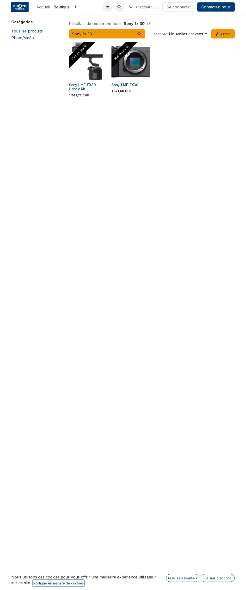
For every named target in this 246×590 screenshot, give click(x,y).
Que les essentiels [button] (182, 578)
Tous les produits (27, 31)
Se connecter (178, 7)
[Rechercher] (139, 33)
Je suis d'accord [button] (217, 578)
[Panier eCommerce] (107, 7)
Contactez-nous (216, 7)
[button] (119, 7)
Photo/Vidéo (22, 37)
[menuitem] (43, 7)
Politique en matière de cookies (58, 583)
